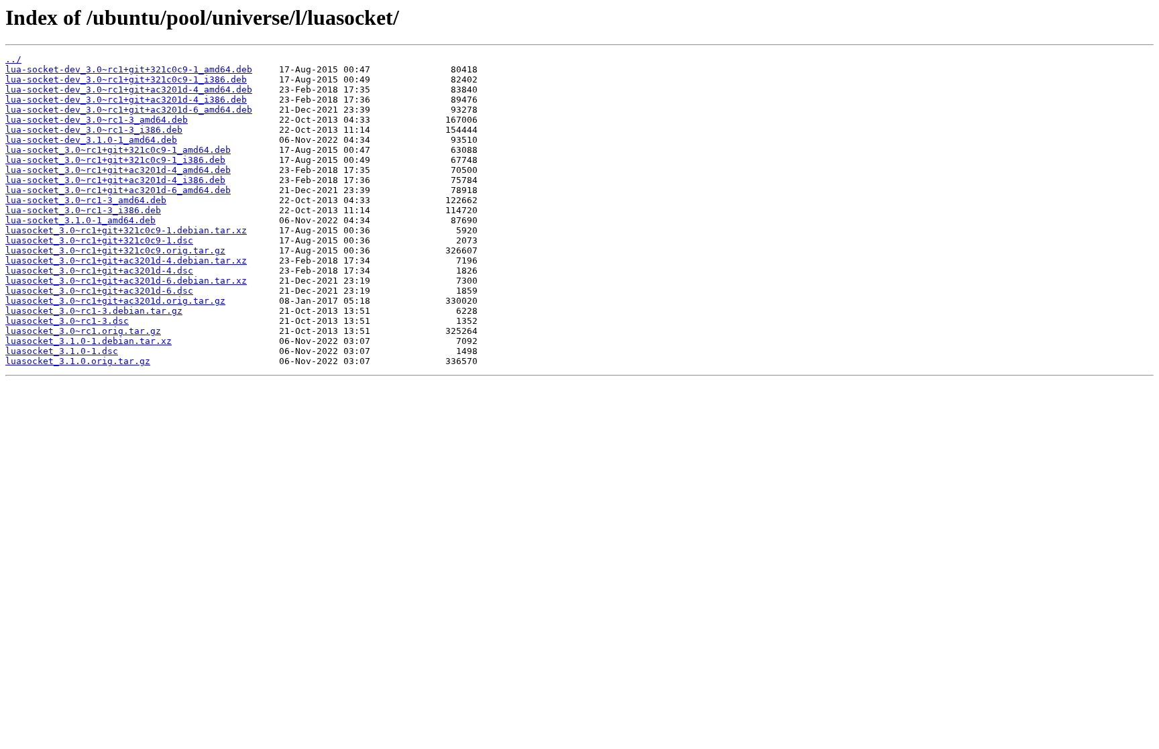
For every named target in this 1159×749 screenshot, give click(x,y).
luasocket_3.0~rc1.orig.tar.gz (83, 331)
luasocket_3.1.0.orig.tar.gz (77, 361)
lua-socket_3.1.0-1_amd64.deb (80, 220)
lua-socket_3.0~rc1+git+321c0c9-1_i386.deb (115, 160)
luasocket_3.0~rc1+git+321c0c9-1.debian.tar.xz (126, 230)
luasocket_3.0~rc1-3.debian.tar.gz (93, 311)
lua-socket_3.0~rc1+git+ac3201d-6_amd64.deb (118, 190)
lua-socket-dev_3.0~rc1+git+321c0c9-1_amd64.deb (128, 69)
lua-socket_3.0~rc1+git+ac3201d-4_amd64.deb (118, 170)
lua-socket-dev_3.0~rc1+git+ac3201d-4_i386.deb (126, 100)
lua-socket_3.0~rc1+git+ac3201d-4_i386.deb (115, 180)
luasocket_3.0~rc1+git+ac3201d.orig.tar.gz (115, 301)
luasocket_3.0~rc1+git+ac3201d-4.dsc (99, 271)
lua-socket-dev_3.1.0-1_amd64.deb (91, 140)
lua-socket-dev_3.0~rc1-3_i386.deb (93, 130)
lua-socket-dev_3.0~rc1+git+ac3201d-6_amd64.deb (128, 110)
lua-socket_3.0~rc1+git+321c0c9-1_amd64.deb (118, 150)
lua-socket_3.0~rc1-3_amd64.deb (85, 200)
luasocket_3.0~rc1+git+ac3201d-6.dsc (99, 291)
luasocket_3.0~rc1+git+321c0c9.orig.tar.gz (115, 250)
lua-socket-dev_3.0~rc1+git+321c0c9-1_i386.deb (126, 79)
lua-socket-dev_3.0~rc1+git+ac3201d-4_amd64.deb (128, 89)
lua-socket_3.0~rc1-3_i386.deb (83, 210)
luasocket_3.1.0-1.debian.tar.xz (88, 341)
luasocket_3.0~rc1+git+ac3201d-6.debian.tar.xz (126, 281)
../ (13, 59)
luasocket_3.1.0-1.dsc (61, 351)
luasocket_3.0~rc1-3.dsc (67, 321)
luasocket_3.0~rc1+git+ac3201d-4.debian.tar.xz (126, 260)
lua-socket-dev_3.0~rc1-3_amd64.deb (96, 120)
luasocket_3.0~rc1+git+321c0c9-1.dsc (99, 240)
